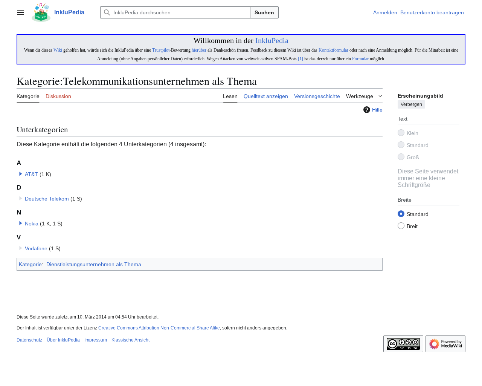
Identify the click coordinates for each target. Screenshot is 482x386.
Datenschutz (29, 340)
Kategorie (30, 264)
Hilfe (377, 110)
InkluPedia (271, 40)
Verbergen (411, 104)
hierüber (199, 50)
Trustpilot (160, 50)
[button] (20, 12)
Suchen (264, 12)
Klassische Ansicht (130, 340)
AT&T (31, 174)
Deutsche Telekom (47, 199)
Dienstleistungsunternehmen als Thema (93, 264)
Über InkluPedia (63, 340)
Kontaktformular (333, 50)
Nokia (31, 224)
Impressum (95, 340)
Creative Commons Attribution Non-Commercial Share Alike (159, 328)
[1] (300, 58)
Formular (360, 58)
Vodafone (36, 248)
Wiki (57, 50)
